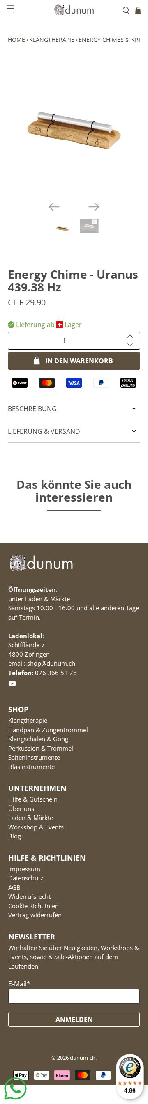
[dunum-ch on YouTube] (12, 685)
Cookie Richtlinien (33, 906)
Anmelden (74, 1019)
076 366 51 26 (56, 673)
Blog (14, 836)
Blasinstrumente (31, 767)
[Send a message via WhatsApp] (15, 1088)
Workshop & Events (36, 827)
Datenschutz (25, 878)
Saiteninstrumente (34, 757)
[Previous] (54, 207)
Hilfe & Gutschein (33, 799)
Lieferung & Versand (44, 431)
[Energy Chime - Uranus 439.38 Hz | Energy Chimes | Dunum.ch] (74, 128)
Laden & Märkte (30, 817)
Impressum (24, 869)
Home (16, 40)
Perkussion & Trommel (40, 748)
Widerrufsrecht (29, 896)
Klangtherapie (51, 40)
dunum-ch (82, 1057)
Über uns (21, 808)
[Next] (94, 207)
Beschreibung (32, 408)
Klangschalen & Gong (38, 739)
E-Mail (19, 983)
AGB (14, 887)
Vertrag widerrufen (35, 915)
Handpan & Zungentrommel (48, 730)
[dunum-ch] (74, 9)
